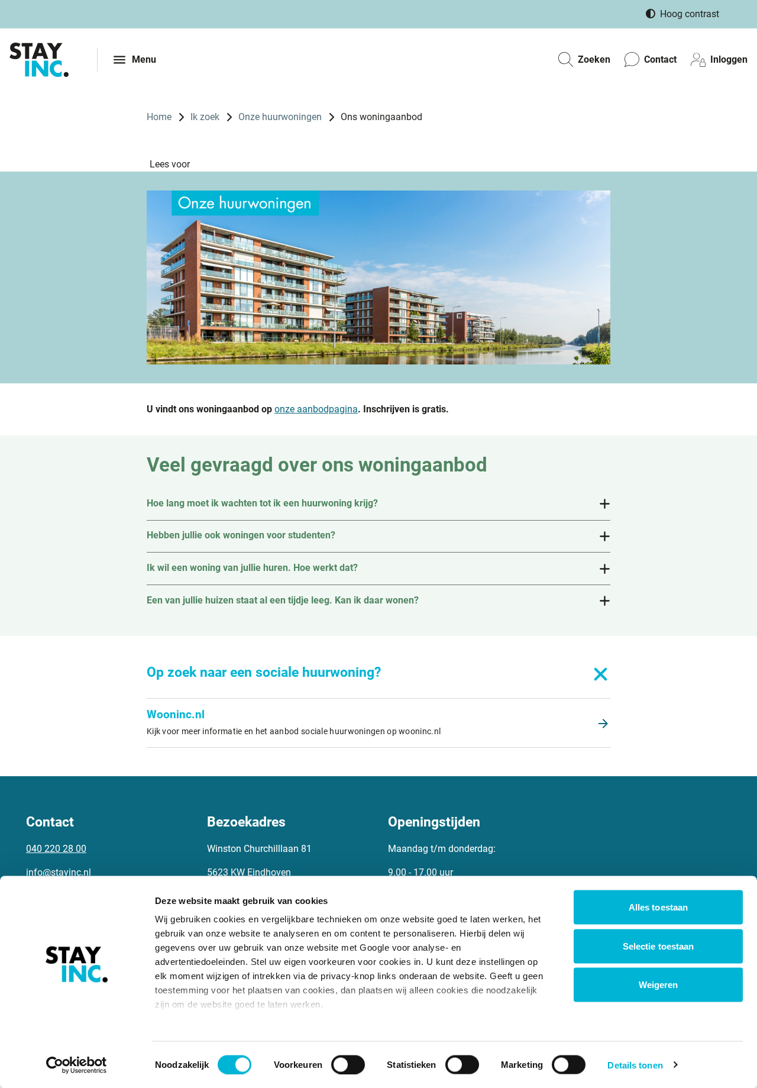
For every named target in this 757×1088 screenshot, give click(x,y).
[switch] (348, 1064)
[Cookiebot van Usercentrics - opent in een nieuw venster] (76, 1065)
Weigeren (658, 985)
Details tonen (634, 1065)
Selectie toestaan (658, 946)
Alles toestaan (658, 907)
